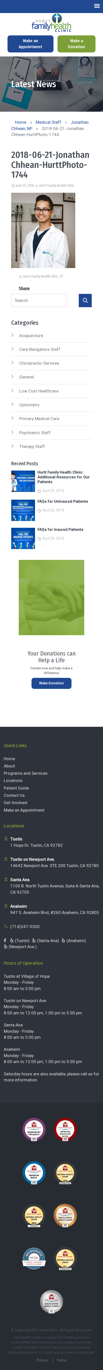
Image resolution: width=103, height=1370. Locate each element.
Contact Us (14, 795)
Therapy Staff (32, 446)
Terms (62, 1359)
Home (9, 758)
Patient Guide (16, 788)
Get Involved (15, 802)
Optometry (29, 404)
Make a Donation (76, 43)
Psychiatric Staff (35, 432)
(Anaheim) (76, 940)
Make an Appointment (30, 43)
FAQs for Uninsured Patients (63, 501)
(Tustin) (22, 940)
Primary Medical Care (39, 418)
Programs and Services (26, 773)
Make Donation (51, 683)
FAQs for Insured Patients (60, 529)
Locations (13, 780)
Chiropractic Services (39, 363)
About (9, 765)
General (26, 376)
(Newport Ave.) (23, 946)
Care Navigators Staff (39, 349)
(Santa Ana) (48, 940)
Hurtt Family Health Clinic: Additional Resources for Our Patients (64, 477)
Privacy (42, 1359)
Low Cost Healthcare (38, 391)
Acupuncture (31, 335)
